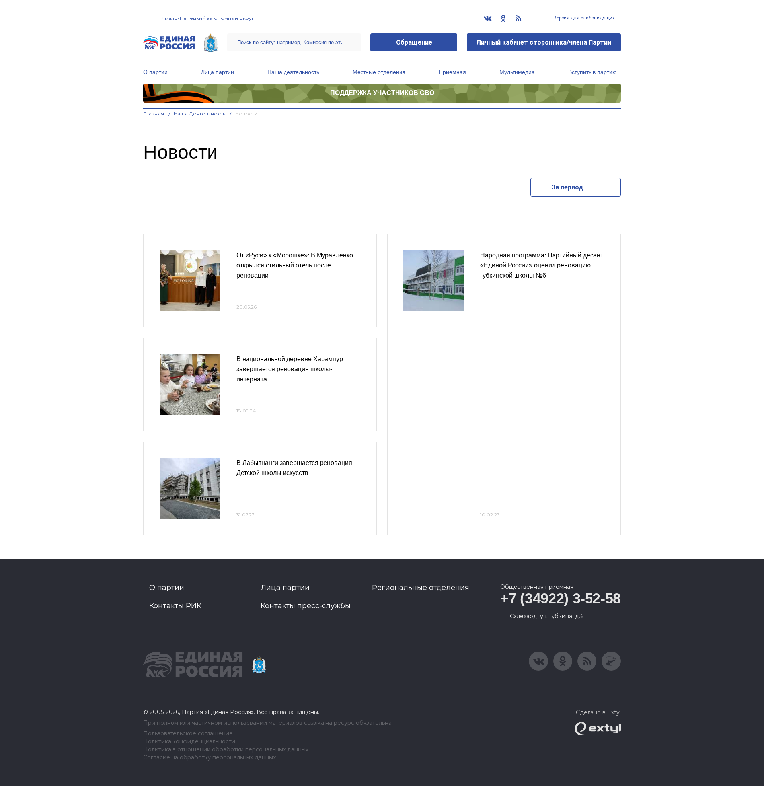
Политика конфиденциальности (189, 741)
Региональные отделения (420, 587)
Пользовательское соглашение (188, 733)
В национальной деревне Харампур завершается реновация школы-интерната (289, 369)
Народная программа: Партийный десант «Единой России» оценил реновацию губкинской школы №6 (541, 265)
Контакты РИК (175, 605)
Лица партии (217, 72)
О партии (155, 72)
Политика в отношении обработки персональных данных (225, 749)
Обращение (414, 42)
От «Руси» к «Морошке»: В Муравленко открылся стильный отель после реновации (294, 265)
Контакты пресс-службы (306, 605)
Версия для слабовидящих (583, 18)
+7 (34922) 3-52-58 (560, 598)
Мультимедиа (517, 72)
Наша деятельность (293, 72)
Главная (153, 114)
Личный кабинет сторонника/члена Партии (543, 42)
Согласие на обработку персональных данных (209, 757)
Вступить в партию (592, 72)
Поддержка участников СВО (382, 92)
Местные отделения (379, 72)
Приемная (452, 72)
